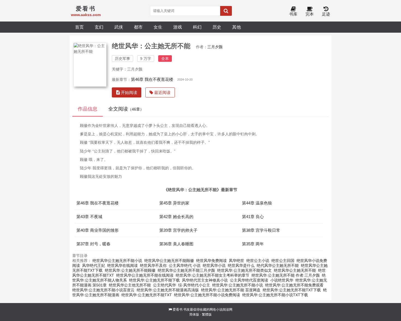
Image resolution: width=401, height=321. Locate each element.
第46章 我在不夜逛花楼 (152, 79)
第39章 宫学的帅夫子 (178, 230)
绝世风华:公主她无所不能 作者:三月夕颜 (286, 275)
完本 (310, 14)
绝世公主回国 (282, 260)
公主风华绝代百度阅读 (249, 280)
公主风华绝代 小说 (184, 265)
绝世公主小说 (257, 260)
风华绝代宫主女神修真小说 (205, 280)
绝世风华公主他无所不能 (130, 285)
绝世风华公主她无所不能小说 (117, 260)
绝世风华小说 (214, 265)
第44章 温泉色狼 (257, 203)
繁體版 (207, 314)
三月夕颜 (215, 47)
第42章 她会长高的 (176, 216)
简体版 (194, 314)
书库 (293, 14)
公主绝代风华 (164, 285)
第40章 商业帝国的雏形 (97, 230)
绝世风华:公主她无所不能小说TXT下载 (275, 295)
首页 (79, 27)
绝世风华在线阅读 (122, 265)
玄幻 (99, 27)
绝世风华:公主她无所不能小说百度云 (103, 290)
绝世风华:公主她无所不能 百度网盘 (231, 290)
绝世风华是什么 (241, 265)
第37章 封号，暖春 (93, 243)
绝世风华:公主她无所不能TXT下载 (292, 290)
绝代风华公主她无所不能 (278, 265)
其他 (236, 27)
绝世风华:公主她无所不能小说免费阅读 (207, 295)
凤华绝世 (236, 260)
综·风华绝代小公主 (194, 285)
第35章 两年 (253, 243)
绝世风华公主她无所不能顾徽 (169, 260)
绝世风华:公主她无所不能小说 (237, 285)
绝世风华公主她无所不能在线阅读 (144, 275)
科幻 (197, 27)
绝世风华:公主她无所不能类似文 (244, 270)
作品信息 (87, 109)
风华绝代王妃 (93, 265)
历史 (217, 27)
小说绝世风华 (281, 280)
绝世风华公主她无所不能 (295, 270)
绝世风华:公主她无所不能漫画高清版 (168, 290)
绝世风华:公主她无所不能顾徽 (130, 270)
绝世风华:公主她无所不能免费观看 (294, 285)
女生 (158, 27)
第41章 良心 (253, 216)
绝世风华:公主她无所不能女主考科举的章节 (212, 275)
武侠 (118, 27)
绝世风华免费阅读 (211, 260)
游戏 (177, 27)
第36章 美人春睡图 (176, 243)
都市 (138, 27)
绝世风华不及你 (153, 265)
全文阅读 (126, 109)
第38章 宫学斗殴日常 (261, 230)
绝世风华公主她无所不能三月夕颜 (186, 270)
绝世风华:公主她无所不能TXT (146, 295)
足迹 (326, 14)
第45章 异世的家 (174, 203)
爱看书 (177, 309)
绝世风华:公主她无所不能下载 (154, 280)
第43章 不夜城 (89, 216)
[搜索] (226, 11)
